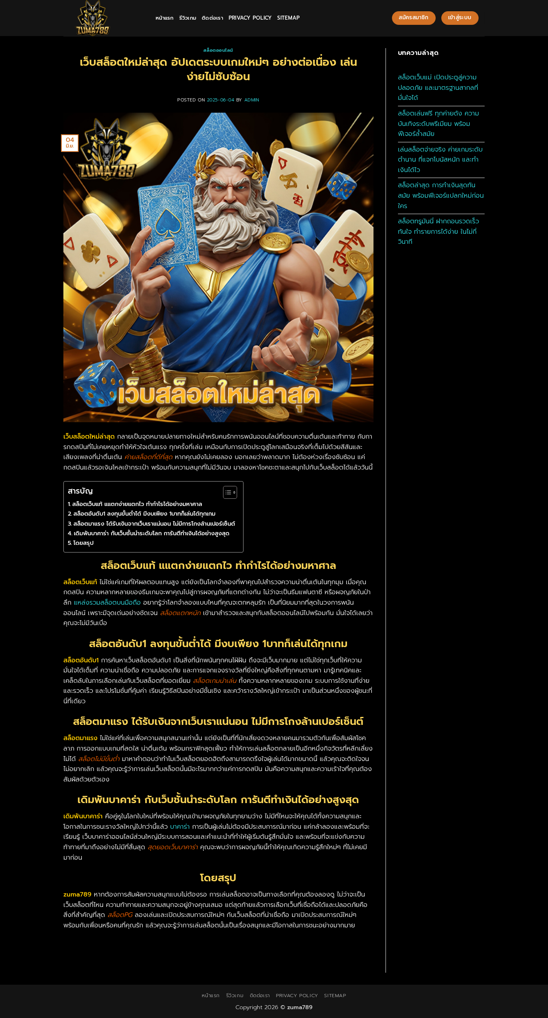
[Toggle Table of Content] (226, 492)
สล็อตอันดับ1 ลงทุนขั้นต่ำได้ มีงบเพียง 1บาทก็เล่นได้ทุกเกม (144, 513)
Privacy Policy (250, 18)
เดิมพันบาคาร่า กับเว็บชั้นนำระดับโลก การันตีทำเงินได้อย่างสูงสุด (151, 533)
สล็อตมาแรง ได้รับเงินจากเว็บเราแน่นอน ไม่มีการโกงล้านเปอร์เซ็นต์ (154, 523)
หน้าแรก (165, 18)
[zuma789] (103, 18)
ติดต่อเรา (212, 18)
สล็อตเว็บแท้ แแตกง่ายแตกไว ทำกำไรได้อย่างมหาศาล (137, 504)
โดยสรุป (83, 542)
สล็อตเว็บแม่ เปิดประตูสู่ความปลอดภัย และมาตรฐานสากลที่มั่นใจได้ (438, 88)
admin (252, 100)
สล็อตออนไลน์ (218, 50)
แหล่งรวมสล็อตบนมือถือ (107, 602)
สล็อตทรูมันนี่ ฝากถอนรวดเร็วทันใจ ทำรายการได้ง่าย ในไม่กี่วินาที (438, 232)
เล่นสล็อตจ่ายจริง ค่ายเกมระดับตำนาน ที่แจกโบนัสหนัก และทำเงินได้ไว (440, 160)
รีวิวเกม (188, 18)
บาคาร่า (180, 827)
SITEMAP (288, 18)
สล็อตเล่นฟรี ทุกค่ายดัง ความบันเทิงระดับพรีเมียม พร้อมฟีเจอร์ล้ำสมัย (438, 124)
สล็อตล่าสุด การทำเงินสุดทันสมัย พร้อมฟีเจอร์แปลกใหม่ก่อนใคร (441, 195)
